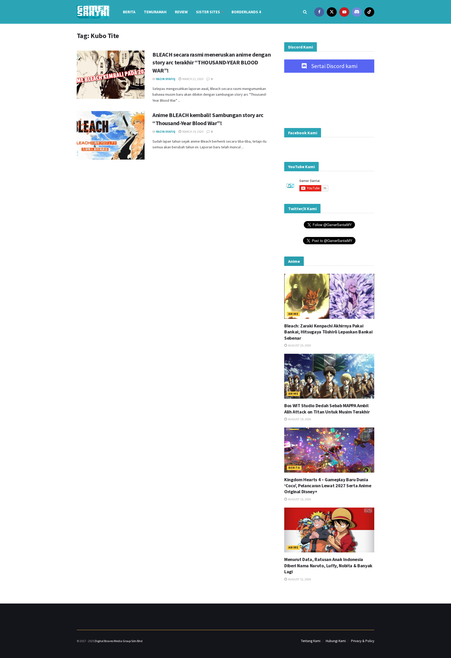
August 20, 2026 (299, 345)
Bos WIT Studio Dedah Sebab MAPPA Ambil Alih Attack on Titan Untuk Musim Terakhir (327, 409)
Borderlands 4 (246, 11)
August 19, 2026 (299, 419)
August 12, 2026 (299, 579)
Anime (293, 314)
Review (181, 11)
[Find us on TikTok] (369, 12)
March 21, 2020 (192, 79)
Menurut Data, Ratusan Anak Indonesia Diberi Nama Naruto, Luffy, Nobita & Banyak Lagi (328, 565)
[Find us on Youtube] (344, 12)
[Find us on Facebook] (319, 12)
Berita (129, 11)
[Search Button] (305, 12)
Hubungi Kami (336, 641)
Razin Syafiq (165, 79)
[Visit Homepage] (93, 12)
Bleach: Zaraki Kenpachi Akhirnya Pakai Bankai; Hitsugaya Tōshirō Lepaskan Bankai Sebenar (328, 332)
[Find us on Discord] (357, 12)
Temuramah (155, 11)
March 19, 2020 (192, 131)
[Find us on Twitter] (332, 12)
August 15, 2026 (299, 499)
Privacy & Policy (362, 641)
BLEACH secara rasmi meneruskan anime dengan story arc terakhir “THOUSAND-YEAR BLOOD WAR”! (211, 62)
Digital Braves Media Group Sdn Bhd (119, 641)
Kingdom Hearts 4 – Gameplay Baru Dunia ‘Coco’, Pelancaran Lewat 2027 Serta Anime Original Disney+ (327, 486)
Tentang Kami (311, 641)
